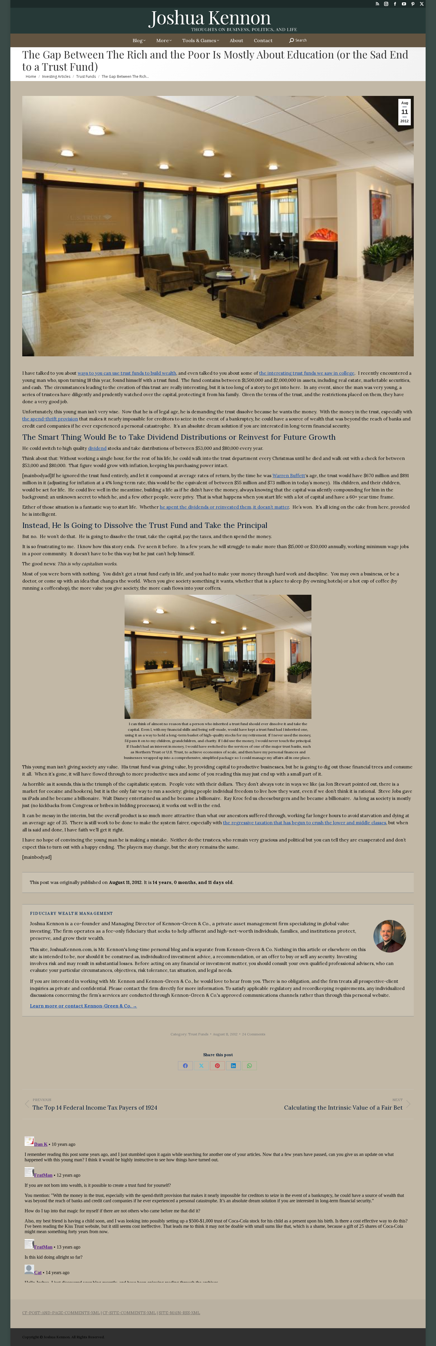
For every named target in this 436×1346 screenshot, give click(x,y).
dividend (97, 448)
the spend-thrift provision (50, 419)
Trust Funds (198, 1034)
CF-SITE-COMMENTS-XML (129, 1312)
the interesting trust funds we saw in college (306, 373)
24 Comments (253, 1034)
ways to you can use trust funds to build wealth (127, 373)
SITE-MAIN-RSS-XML (179, 1312)
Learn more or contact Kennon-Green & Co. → (83, 1006)
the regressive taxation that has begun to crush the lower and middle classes (304, 822)
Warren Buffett (289, 475)
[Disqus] (218, 1208)
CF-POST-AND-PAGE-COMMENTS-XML (61, 1312)
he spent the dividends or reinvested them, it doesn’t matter (224, 507)
